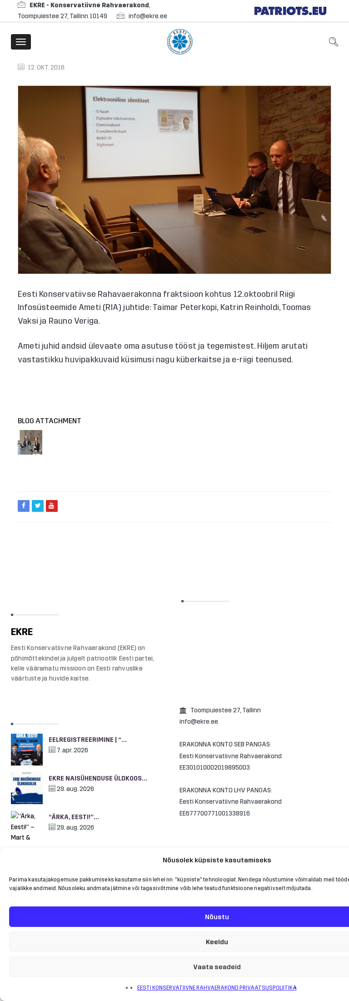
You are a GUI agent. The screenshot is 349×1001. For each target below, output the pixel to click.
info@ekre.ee (148, 16)
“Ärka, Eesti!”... (74, 817)
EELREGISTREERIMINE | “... (88, 740)
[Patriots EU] (290, 11)
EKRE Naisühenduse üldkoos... (98, 778)
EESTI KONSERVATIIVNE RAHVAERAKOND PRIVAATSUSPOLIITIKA (217, 988)
